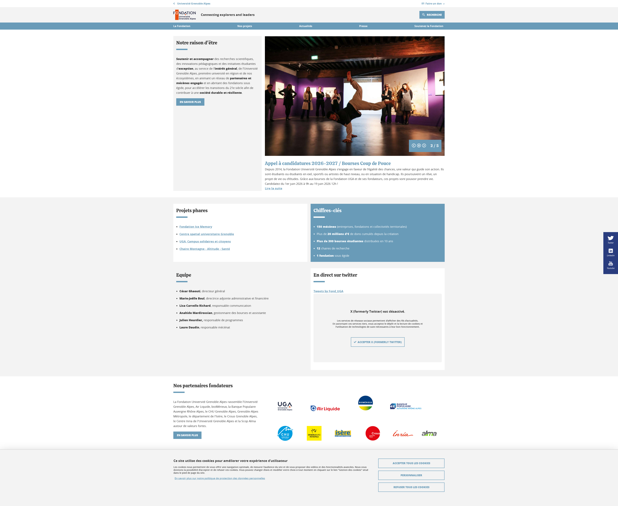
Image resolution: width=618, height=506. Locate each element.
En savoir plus (190, 102)
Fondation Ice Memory (195, 227)
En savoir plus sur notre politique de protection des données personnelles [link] (220, 478)
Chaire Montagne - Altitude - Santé (204, 249)
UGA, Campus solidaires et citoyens (205, 241)
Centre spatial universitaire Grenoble (206, 234)
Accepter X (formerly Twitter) (380, 342)
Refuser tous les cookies (411, 487)
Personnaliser (411, 475)
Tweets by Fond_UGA (328, 291)
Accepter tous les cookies (411, 463)
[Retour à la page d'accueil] (184, 15)
